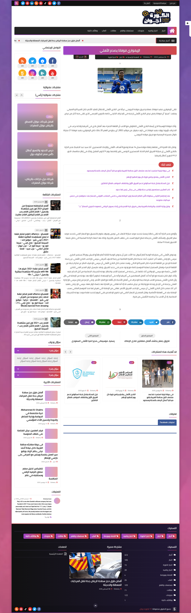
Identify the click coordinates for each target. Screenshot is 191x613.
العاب (104, 30)
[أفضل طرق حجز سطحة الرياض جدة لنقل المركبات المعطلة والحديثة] (51, 396)
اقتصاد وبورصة (110, 536)
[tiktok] (45, 3)
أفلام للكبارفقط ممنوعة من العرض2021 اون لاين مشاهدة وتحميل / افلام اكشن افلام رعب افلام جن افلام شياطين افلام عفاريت (31, 210)
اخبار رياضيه (153, 30)
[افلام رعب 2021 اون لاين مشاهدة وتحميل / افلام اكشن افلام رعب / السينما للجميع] (55, 322)
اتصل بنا (147, 3)
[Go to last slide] (70, 352)
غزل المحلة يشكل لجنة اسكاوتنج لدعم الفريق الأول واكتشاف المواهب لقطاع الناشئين (135, 183)
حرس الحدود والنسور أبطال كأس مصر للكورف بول (39, 124)
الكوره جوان (144, 609)
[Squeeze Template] (174, 609)
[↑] (95, 605)
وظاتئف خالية (31, 536)
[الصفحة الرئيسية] (172, 31)
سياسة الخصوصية (160, 3)
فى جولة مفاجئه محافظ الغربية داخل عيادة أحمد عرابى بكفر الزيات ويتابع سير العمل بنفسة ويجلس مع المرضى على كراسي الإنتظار (38, 451)
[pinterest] (41, 3)
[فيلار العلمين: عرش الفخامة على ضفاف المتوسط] (51, 434)
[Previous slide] (21, 95)
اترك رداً (47, 517)
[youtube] (50, 3)
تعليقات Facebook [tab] (167, 422)
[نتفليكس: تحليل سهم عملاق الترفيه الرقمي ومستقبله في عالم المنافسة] (51, 472)
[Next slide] (65, 352)
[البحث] (16, 3)
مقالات (113, 30)
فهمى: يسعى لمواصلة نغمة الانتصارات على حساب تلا (38, 181)
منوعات (141, 30)
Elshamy (116, 589)
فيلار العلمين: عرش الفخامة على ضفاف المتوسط (30, 432)
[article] (93, 338)
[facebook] (59, 3)
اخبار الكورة (112, 57)
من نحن (172, 3)
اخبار (163, 30)
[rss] (36, 3)
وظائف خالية (93, 30)
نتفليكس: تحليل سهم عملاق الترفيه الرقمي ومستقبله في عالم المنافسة (40, 473)
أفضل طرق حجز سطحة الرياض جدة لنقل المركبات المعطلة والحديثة (77, 40)
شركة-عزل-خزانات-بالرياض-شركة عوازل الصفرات (38, 153)
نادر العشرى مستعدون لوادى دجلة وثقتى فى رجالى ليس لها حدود (143, 189)
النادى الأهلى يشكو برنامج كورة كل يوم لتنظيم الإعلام (148, 177)
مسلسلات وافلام (127, 30)
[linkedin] (32, 3)
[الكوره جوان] (156, 16)
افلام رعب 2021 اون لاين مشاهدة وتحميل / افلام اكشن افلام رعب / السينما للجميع (32, 326)
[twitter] (54, 3)
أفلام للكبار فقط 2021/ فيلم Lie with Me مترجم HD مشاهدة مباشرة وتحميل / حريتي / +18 (31, 271)
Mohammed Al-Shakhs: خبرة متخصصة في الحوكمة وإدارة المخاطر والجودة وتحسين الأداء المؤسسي (39, 415)
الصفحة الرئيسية (133, 57)
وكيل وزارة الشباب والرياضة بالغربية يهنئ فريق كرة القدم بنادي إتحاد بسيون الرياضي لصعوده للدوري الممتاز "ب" (124, 206)
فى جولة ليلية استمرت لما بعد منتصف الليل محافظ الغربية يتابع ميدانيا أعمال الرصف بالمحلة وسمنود (128, 170)
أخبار (170, 536)
